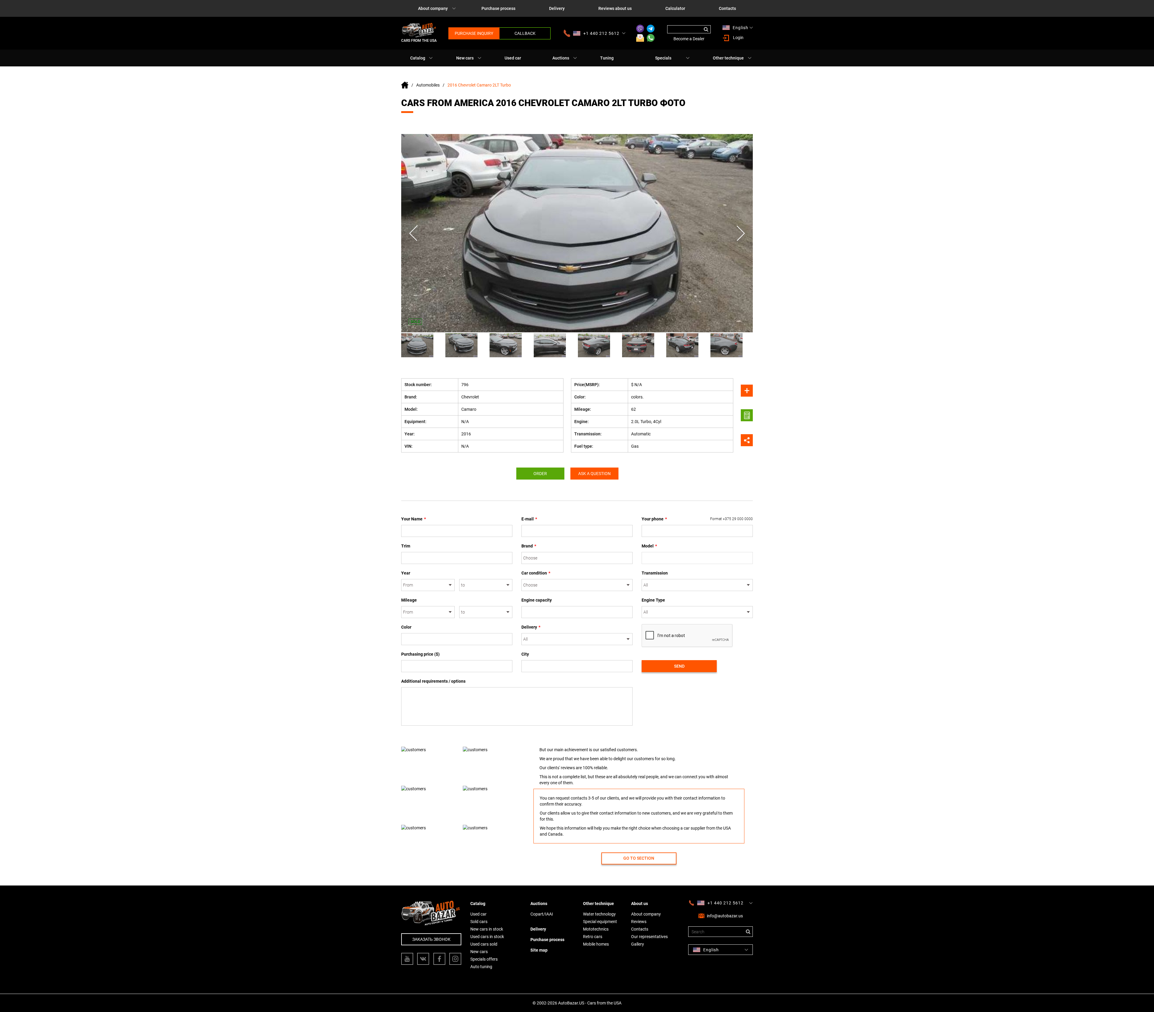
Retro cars (592, 936)
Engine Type (653, 600)
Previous (413, 233)
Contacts (727, 8)
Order (540, 473)
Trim (405, 546)
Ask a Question (594, 473)
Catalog (417, 58)
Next (740, 233)
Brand (528, 546)
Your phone (697, 519)
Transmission (655, 573)
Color (406, 627)
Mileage (409, 600)
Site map (539, 950)
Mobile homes (596, 944)
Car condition (535, 573)
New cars (465, 58)
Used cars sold (483, 944)
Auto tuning (481, 966)
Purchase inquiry (474, 33)
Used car (513, 58)
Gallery (637, 944)
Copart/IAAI (541, 914)
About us (639, 903)
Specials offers (484, 959)
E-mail (529, 519)
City (525, 654)
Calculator (675, 8)
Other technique (728, 58)
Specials (663, 58)
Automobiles (428, 85)
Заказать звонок (431, 939)
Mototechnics (596, 929)
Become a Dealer (688, 38)
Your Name (413, 519)
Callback (525, 33)
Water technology (599, 914)
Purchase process (498, 8)
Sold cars (478, 921)
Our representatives (649, 936)
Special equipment (600, 921)
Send (679, 666)
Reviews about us (615, 8)
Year (405, 573)
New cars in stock (486, 929)
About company (433, 8)
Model (649, 546)
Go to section (638, 858)
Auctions (560, 58)
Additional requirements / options (433, 681)
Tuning (607, 58)
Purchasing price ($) (420, 654)
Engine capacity (536, 600)
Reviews (638, 921)
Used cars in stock (487, 936)
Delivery (557, 8)
